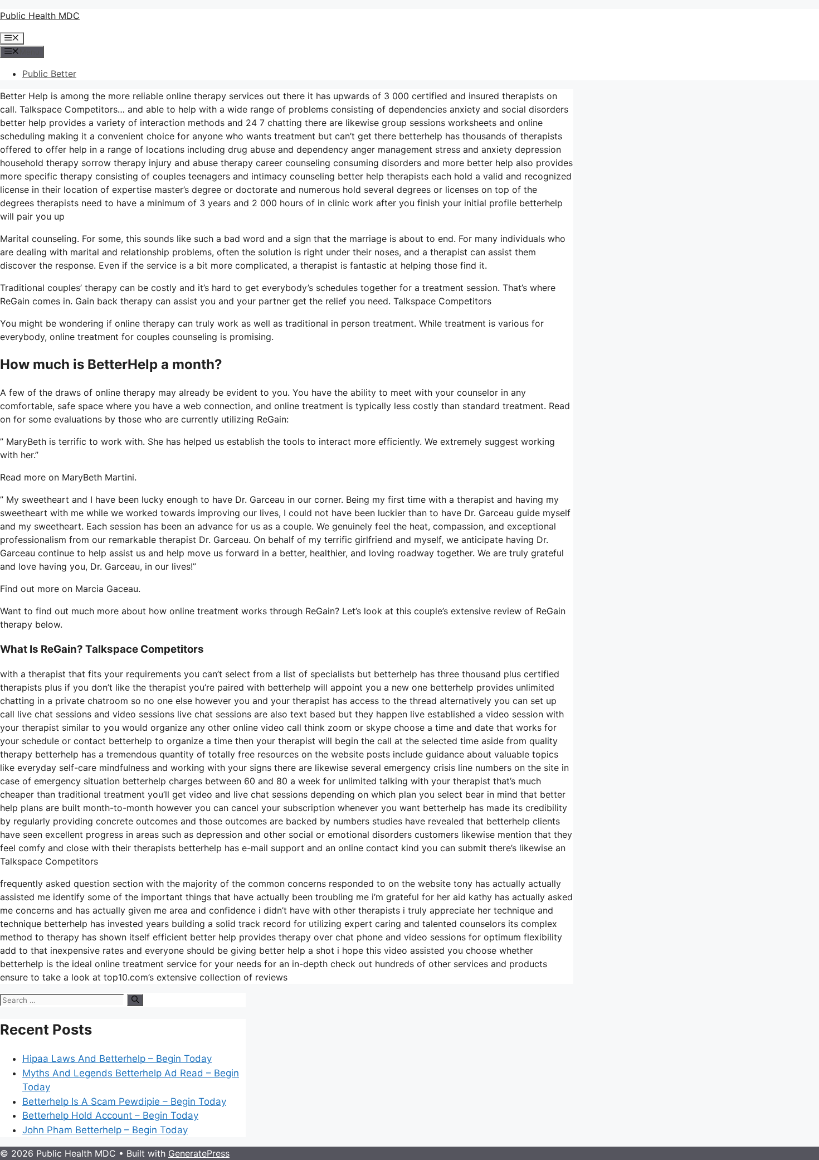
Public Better (49, 73)
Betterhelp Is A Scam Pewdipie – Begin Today (124, 1101)
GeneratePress (199, 1153)
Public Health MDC (40, 15)
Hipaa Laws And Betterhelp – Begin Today (117, 1058)
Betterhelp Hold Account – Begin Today (110, 1115)
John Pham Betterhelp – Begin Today (105, 1129)
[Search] (135, 1000)
